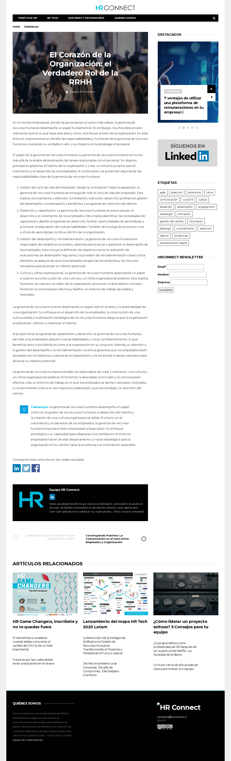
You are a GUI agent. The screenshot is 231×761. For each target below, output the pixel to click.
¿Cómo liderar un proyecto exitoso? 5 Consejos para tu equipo (180, 627)
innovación (196, 221)
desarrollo (166, 207)
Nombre (163, 274)
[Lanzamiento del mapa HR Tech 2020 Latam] (115, 594)
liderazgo (165, 228)
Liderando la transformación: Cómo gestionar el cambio (50, 537)
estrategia (166, 214)
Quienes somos (125, 17)
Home (16, 26)
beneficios (194, 192)
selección (206, 228)
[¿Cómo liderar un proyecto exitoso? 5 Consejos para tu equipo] (185, 594)
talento (164, 235)
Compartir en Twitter (26, 468)
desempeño (185, 207)
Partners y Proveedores (86, 17)
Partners (173, 91)
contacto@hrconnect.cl (172, 717)
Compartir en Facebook (36, 468)
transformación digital (173, 243)
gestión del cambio (172, 221)
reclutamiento (185, 228)
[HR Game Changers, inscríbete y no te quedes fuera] (45, 594)
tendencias (181, 235)
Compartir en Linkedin (17, 468)
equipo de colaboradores (28, 739)
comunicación (168, 199)
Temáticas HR (27, 17)
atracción (176, 192)
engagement (206, 207)
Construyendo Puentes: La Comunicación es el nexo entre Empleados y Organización (107, 539)
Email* (162, 266)
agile (163, 192)
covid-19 (188, 199)
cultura (203, 199)
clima (209, 192)
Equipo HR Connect (82, 91)
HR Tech (52, 17)
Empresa (164, 282)
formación (184, 214)
